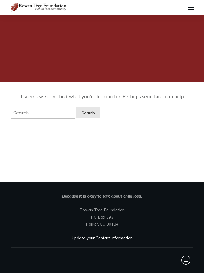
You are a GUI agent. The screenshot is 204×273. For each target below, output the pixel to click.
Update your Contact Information (102, 237)
